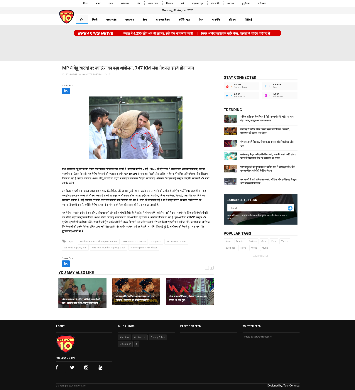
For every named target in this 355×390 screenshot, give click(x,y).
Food (273, 241)
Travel (243, 248)
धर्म (182, 3)
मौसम (201, 19)
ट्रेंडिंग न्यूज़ (184, 19)
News (228, 241)
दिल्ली (94, 19)
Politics (253, 241)
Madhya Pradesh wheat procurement (99, 241)
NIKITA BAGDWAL (94, 74)
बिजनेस (169, 3)
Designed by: (284, 385)
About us (124, 337)
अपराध (230, 3)
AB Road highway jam (75, 247)
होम (81, 19)
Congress (156, 241)
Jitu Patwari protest (176, 241)
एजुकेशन (246, 3)
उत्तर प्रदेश (111, 19)
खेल (138, 3)
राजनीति (216, 19)
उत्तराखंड (129, 19)
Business (230, 248)
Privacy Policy (158, 337)
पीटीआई (248, 19)
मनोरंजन (125, 3)
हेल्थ (145, 19)
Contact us (140, 337)
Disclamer (125, 344)
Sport (264, 241)
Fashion (240, 241)
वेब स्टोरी (215, 3)
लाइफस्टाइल (197, 3)
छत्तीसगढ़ (262, 3)
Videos (284, 241)
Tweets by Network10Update (257, 336)
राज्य (111, 3)
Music (265, 248)
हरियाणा (232, 19)
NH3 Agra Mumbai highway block (108, 247)
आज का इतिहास (163, 19)
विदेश (85, 3)
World (254, 248)
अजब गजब (153, 3)
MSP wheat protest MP (134, 241)
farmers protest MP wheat (144, 247)
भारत (98, 3)
